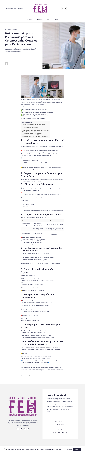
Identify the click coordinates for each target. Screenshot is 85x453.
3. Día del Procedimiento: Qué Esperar (30, 131)
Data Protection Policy (56, 449)
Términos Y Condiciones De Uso (60, 432)
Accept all (77, 449)
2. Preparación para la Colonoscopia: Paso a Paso (32, 126)
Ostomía (60, 429)
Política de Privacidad (60, 435)
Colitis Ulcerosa (60, 424)
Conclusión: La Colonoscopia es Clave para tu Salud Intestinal (35, 136)
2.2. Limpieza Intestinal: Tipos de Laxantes (32, 128)
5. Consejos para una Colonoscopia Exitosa (31, 134)
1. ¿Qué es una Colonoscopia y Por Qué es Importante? (33, 124)
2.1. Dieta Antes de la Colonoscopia (31, 127)
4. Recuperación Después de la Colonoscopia (32, 133)
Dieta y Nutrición (60, 427)
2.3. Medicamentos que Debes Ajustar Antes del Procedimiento (36, 130)
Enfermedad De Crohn (60, 421)
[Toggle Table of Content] (47, 123)
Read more (69, 449)
